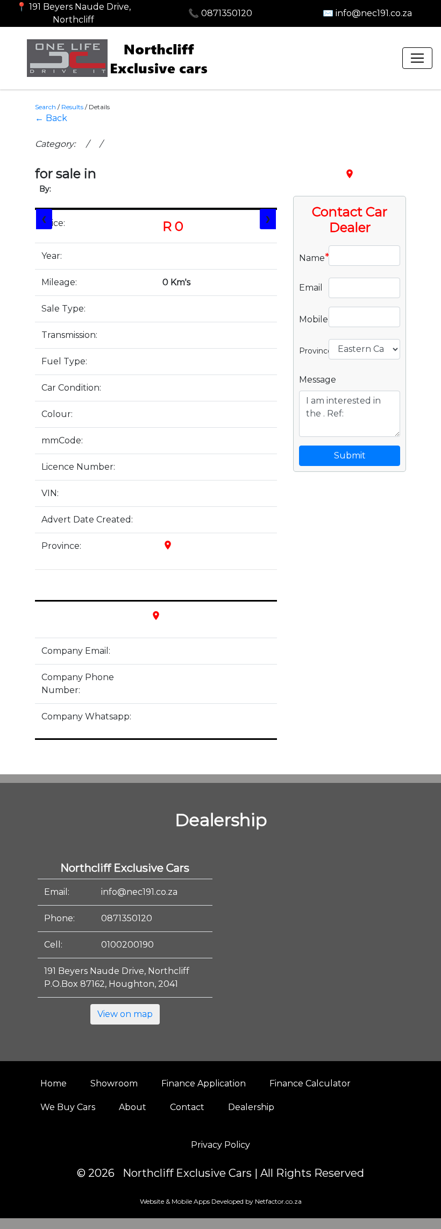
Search (45, 107)
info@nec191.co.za (139, 892)
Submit (350, 455)
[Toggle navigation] (417, 58)
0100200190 (127, 945)
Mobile (310, 318)
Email (310, 287)
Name (310, 257)
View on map (125, 1014)
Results (72, 107)
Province (310, 349)
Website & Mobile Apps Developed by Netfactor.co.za (221, 1201)
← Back (51, 118)
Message (317, 380)
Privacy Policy (220, 1145)
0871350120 (126, 918)
